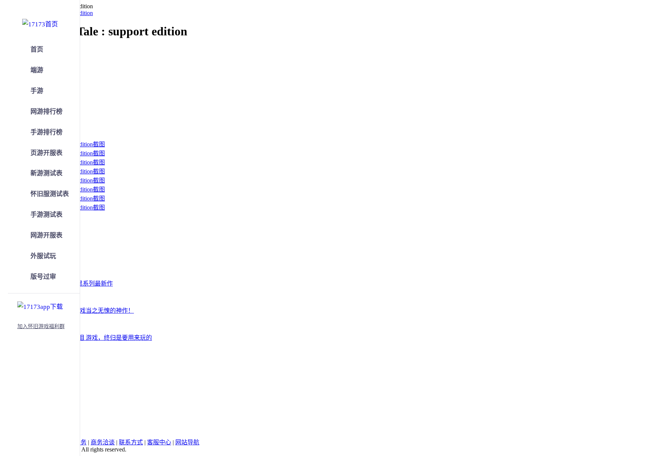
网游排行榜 (46, 111)
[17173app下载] (40, 305)
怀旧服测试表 (49, 194)
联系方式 (131, 442)
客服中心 (159, 442)
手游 (36, 90)
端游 (36, 70)
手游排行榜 (46, 132)
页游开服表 (46, 153)
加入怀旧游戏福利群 (41, 326)
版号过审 (43, 276)
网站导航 (187, 442)
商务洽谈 (103, 442)
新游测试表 (46, 173)
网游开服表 (46, 235)
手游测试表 (46, 214)
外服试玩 (43, 256)
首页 (36, 49)
